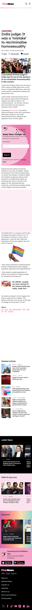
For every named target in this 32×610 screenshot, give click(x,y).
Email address (9, 141)
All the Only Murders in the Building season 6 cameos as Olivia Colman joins (12, 463)
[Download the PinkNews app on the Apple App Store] (6, 562)
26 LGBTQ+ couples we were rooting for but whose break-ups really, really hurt (21, 285)
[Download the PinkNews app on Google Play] (19, 562)
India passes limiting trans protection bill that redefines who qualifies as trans (21, 390)
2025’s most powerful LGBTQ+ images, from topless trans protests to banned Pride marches (19, 402)
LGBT (6, 311)
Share (5, 53)
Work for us (5, 591)
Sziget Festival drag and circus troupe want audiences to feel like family (12, 538)
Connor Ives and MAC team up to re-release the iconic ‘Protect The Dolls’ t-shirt (11, 500)
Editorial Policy (6, 581)
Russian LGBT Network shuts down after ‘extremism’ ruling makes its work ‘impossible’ (21, 369)
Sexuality (10, 311)
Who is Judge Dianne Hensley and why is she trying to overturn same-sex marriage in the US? (21, 413)
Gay (10, 309)
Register (7, 155)
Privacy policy (6, 598)
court (6, 309)
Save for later (15, 53)
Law (2, 311)
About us (4, 578)
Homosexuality (17, 309)
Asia (2, 309)
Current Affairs (6, 31)
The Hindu (14, 110)
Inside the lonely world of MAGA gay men (20, 378)
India (23, 309)
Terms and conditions (8, 595)
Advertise (4, 588)
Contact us (5, 585)
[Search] (26, 4)
